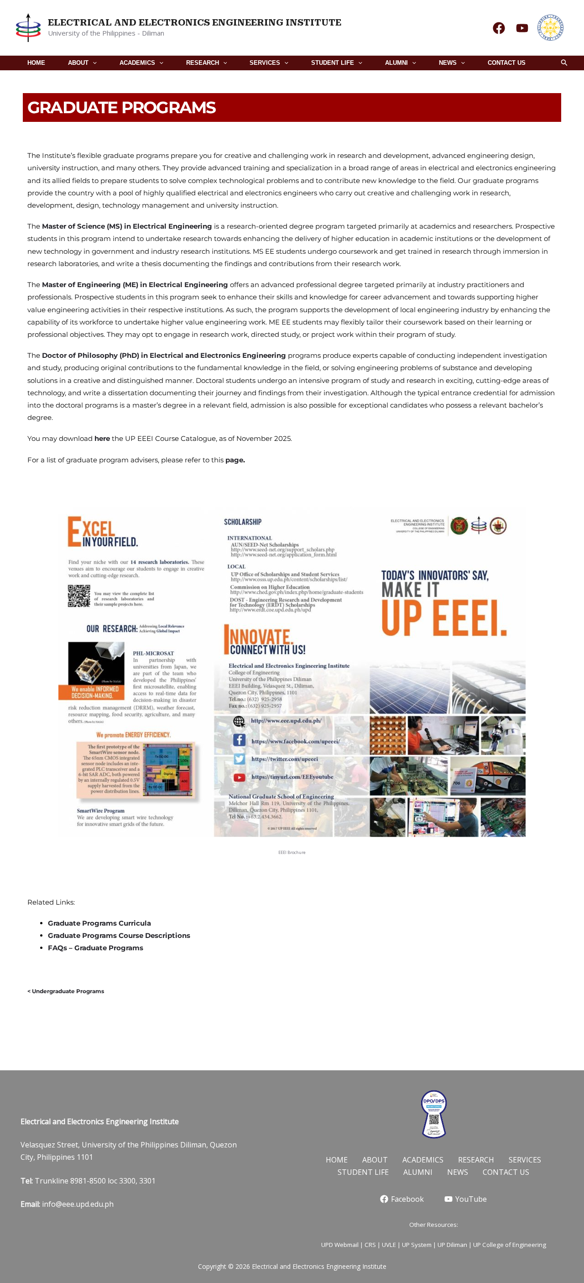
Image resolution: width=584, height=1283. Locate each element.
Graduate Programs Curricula (99, 923)
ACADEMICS (137, 62)
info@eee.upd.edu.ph (78, 1204)
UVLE (389, 1245)
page (234, 460)
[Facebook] (499, 28)
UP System (417, 1245)
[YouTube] (522, 28)
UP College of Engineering (509, 1245)
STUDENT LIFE (332, 62)
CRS (370, 1245)
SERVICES (265, 62)
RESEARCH (202, 62)
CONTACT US (507, 62)
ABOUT (78, 62)
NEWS (448, 62)
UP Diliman (452, 1245)
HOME (36, 62)
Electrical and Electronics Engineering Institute (194, 22)
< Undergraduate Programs (65, 991)
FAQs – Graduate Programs (95, 947)
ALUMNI (396, 62)
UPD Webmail (340, 1245)
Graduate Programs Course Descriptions (119, 935)
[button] (93, 63)
